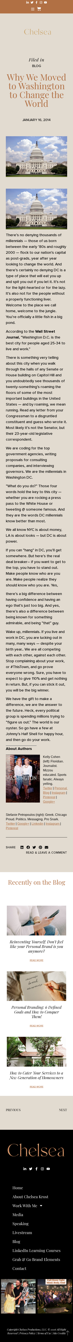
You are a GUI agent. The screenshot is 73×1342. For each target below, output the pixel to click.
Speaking (20, 1223)
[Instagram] (41, 2)
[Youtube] (45, 2)
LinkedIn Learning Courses (36, 1250)
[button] (22, 847)
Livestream (22, 1232)
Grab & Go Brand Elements (36, 1259)
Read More (36, 960)
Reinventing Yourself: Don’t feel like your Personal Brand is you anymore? (36, 946)
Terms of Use (44, 1333)
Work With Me (24, 1205)
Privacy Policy (27, 1333)
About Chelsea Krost (30, 1196)
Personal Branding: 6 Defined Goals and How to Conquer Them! (36, 1011)
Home (17, 1187)
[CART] (38, 9)
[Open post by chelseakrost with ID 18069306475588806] (18, 1296)
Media (17, 1214)
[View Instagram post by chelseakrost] (32, 1310)
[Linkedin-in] (27, 2)
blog (36, 66)
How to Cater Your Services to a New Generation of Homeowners (36, 1075)
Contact (19, 1268)
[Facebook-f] (36, 2)
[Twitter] (32, 2)
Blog (16, 1241)
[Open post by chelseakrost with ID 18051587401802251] (55, 1296)
